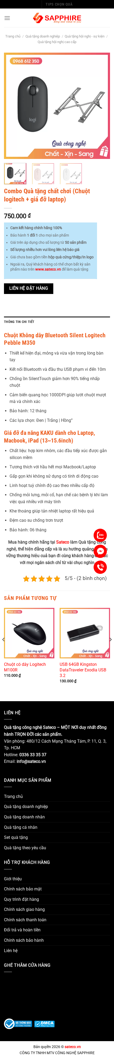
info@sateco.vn (31, 761)
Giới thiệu (13, 878)
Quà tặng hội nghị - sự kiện (84, 36)
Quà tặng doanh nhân (24, 816)
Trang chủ (12, 36)
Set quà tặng (16, 837)
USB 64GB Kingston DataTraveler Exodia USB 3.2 (83, 670)
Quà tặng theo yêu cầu (25, 847)
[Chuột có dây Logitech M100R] (29, 633)
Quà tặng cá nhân (20, 827)
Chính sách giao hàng (24, 909)
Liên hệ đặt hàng (28, 288)
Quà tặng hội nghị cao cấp (57, 42)
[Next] (101, 105)
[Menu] (7, 17)
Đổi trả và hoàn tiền (22, 929)
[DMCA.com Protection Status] (44, 1023)
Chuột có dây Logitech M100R (25, 667)
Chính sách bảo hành (24, 940)
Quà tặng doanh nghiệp (42, 36)
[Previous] (12, 105)
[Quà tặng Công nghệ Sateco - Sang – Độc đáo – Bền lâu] (57, 18)
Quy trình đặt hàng (21, 899)
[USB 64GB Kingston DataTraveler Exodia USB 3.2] (85, 633)
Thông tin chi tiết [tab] (19, 322)
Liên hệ (10, 950)
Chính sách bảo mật (23, 888)
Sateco (62, 542)
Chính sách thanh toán (25, 919)
